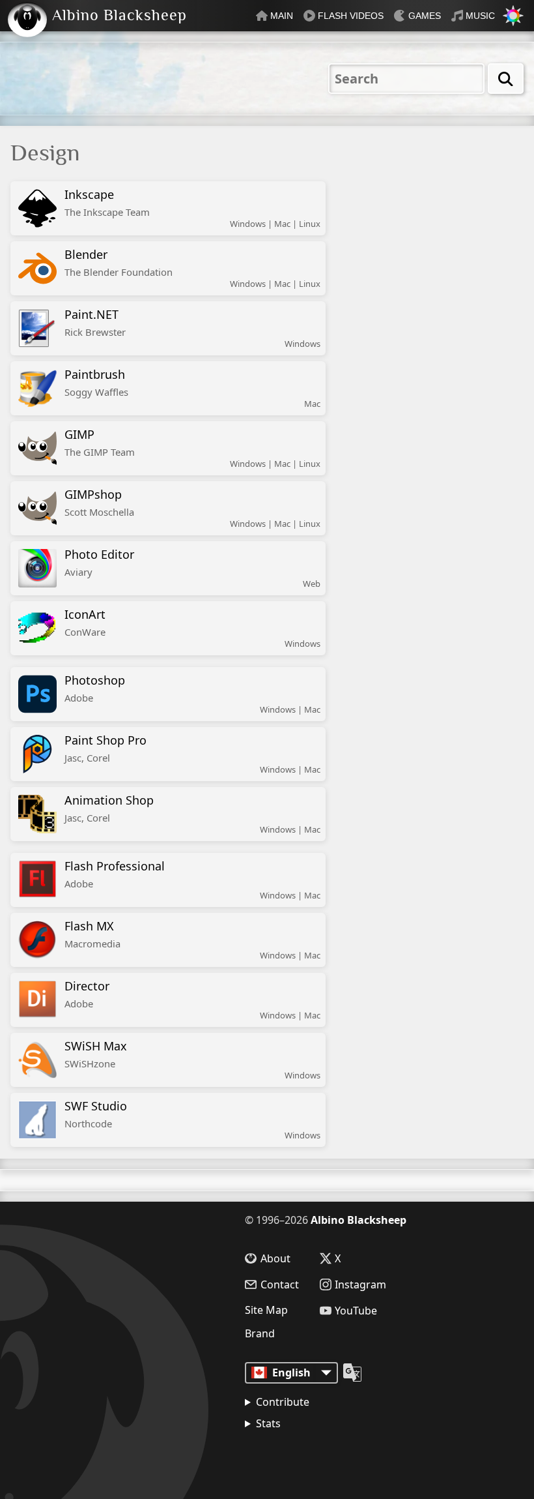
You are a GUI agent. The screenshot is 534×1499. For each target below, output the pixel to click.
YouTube (356, 1310)
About (275, 1258)
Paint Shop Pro (105, 748)
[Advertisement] (455, 214)
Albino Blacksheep (358, 1220)
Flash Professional (114, 874)
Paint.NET (95, 322)
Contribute (282, 1402)
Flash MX (92, 934)
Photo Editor (99, 562)
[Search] (506, 78)
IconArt (84, 622)
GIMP (99, 442)
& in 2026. (306, 1456)
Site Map (266, 1310)
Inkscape (107, 202)
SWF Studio (95, 1114)
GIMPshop (99, 502)
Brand (260, 1333)
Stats (268, 1423)
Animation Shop (109, 808)
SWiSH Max (95, 1054)
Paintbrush (96, 382)
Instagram (360, 1284)
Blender (118, 262)
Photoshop (94, 688)
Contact (279, 1284)
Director (86, 994)
